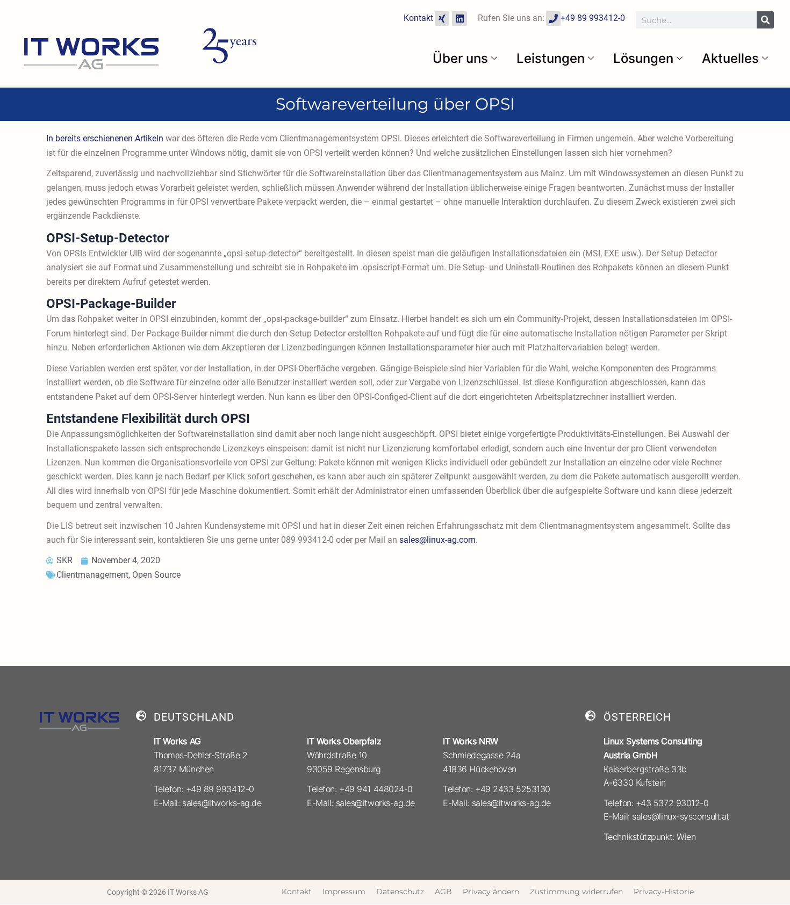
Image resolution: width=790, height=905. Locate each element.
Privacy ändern (491, 891)
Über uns (460, 58)
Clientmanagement (92, 575)
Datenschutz (400, 891)
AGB (443, 891)
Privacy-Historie (664, 891)
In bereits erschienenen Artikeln (104, 138)
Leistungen (550, 58)
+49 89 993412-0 (593, 18)
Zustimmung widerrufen (576, 891)
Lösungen (643, 58)
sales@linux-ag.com (437, 540)
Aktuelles (730, 58)
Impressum (343, 891)
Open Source (156, 575)
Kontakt (418, 18)
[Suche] (765, 19)
